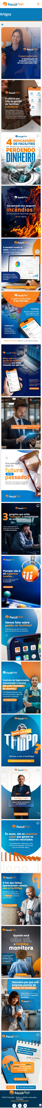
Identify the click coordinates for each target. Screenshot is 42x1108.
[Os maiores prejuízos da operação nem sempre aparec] (21, 159)
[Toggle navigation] (38, 4)
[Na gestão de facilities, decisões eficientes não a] (21, 423)
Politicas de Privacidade (19, 1101)
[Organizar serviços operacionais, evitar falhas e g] (21, 1005)
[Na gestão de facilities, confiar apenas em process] (21, 317)
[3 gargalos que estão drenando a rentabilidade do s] (21, 529)
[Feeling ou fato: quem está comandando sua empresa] (21, 793)
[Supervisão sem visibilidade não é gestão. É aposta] (21, 106)
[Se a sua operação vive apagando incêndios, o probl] (21, 212)
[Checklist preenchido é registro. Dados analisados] (21, 264)
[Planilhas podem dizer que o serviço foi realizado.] (21, 53)
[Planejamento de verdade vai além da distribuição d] (21, 582)
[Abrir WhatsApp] (36, 1102)
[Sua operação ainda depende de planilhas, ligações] (21, 370)
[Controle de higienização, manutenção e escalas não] (21, 687)
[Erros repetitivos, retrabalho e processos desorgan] (21, 899)
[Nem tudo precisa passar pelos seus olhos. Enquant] (21, 952)
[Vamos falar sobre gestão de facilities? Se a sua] (21, 635)
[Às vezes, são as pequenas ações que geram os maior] (21, 846)
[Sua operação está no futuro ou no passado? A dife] (21, 476)
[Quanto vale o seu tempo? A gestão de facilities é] (21, 740)
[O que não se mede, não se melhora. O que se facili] (21, 1058)
